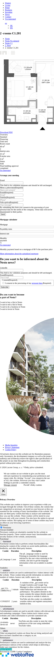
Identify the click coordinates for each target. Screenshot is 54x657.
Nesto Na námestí (12, 41)
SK (11, 26)
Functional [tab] (4, 539)
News (7, 14)
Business (8, 10)
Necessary (7, 527)
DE (11, 28)
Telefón (7, 197)
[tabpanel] (27, 534)
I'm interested (5, 170)
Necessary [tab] (4, 525)
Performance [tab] (5, 638)
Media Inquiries (11, 445)
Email (2, 180)
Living (7, 5)
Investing (8, 12)
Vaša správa (9, 202)
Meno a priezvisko (11, 188)
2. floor (8, 45)
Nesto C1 (9, 43)
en (6, 23)
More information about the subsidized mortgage (19, 254)
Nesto (7, 39)
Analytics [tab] (4, 568)
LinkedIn (3, 268)
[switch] (1, 541)
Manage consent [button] (10, 485)
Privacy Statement (12, 447)
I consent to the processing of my (28, 283)
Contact (8, 17)
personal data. (37, 283)
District (8, 3)
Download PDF (6, 132)
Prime (7, 8)
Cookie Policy (10, 450)
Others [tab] (2, 628)
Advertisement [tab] (6, 606)
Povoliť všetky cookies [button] (33, 485)
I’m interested (10, 19)
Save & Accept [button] (6, 649)
